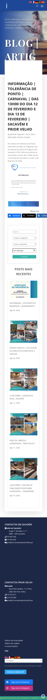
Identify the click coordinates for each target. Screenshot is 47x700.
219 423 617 (11, 594)
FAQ (6, 651)
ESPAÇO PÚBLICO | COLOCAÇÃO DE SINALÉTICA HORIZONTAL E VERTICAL (23, 351)
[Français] (33, 2)
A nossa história (11, 646)
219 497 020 (11, 537)
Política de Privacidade (14, 640)
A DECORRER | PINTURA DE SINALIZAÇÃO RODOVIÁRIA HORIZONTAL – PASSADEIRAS (22, 488)
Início (7, 19)
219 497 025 (11, 539)
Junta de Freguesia (17, 134)
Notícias (20, 137)
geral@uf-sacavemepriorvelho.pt (19, 542)
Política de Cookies (12, 643)
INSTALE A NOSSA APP (15, 672)
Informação (15, 19)
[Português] (40, 2)
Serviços (27, 137)
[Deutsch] (36, 2)
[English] (30, 2)
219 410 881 (11, 597)
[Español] (43, 2)
